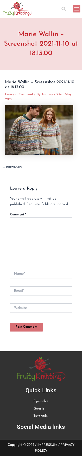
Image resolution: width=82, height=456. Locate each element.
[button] (64, 8)
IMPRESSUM (47, 445)
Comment (18, 214)
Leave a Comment (19, 94)
